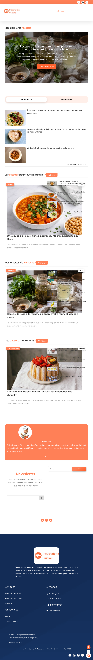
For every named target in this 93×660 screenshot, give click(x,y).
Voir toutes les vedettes (75, 164)
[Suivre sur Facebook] (78, 2)
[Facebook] (46, 456)
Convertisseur (11, 621)
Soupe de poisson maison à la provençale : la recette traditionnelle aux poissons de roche (72, 183)
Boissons (11, 270)
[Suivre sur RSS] (82, 655)
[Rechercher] (41, 498)
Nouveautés (66, 99)
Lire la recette (46, 66)
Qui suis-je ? (52, 593)
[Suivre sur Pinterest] (86, 2)
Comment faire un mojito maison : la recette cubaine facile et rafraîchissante (71, 271)
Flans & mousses (13, 348)
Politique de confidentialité (45, 649)
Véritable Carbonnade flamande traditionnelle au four (50, 148)
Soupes (10, 184)
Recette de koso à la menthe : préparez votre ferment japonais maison (46, 48)
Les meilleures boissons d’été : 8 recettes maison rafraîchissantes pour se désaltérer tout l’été (71, 281)
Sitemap (59, 649)
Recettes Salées (13, 593)
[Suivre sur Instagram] (82, 2)
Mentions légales (28, 649)
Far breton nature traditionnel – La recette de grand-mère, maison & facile (71, 359)
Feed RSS (67, 649)
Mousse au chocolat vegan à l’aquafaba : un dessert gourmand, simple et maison (72, 349)
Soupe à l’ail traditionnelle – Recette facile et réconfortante (70, 213)
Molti (20, 642)
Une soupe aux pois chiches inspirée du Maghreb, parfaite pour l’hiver (71, 193)
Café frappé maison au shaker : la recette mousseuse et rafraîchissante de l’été (71, 292)
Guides (8, 616)
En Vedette (26, 99)
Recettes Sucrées (13, 598)
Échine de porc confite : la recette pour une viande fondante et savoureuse (71, 202)
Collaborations (53, 598)
